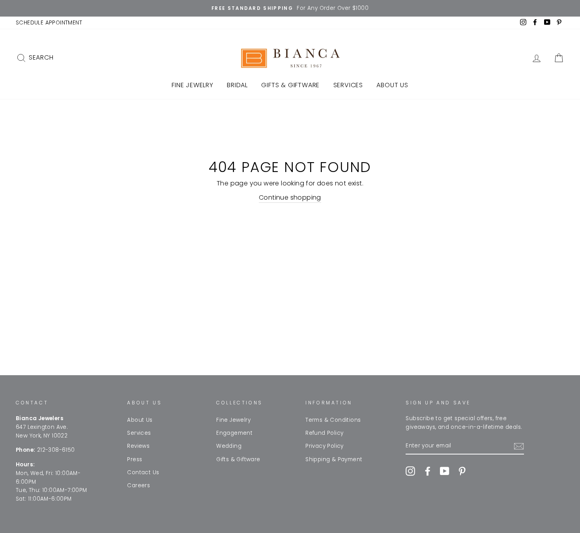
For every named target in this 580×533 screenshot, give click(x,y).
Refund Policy (324, 433)
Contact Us (143, 472)
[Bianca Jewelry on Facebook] (427, 471)
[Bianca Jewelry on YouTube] (444, 471)
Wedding (228, 446)
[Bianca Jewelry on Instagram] (410, 471)
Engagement (234, 433)
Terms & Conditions (333, 420)
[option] (290, 8)
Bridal (237, 85)
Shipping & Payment (333, 459)
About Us (392, 85)
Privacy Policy (324, 446)
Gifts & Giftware (290, 85)
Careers (138, 485)
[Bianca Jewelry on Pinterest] (462, 471)
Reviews (138, 446)
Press (134, 459)
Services (348, 85)
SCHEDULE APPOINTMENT (49, 22)
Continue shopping (290, 197)
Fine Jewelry (192, 85)
